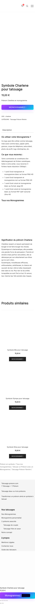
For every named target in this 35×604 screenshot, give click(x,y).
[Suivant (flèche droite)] (3, 603)
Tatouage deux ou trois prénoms (13, 491)
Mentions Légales (7, 542)
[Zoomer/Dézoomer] (1, 600)
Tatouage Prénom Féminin (18, 119)
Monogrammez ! (17, 107)
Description (7, 130)
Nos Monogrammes (8, 514)
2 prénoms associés (8, 521)
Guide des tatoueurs (8, 550)
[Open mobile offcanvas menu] (32, 6)
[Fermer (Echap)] (7, 600)
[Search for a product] (27, 6)
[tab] (17, 130)
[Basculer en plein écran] (3, 600)
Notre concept (6, 532)
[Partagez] (5, 600)
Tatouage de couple (10, 525)
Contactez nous (7, 546)
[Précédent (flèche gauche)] (1, 603)
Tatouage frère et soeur (12, 529)
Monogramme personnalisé (11, 518)
